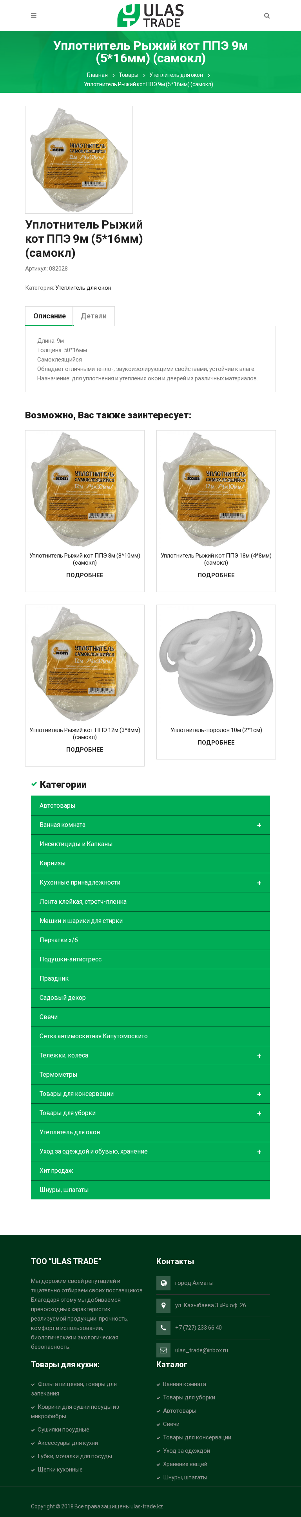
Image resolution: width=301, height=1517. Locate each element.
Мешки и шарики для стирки (81, 921)
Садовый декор (63, 997)
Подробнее (84, 575)
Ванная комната (150, 825)
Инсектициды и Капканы (76, 844)
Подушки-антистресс (71, 959)
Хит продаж (56, 1170)
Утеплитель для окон (176, 75)
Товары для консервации (150, 1094)
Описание (49, 316)
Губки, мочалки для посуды (75, 1456)
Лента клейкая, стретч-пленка (83, 901)
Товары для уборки (150, 1113)
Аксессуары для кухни (68, 1442)
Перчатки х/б (59, 940)
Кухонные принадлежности (150, 883)
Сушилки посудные (63, 1429)
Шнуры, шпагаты (64, 1190)
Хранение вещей (185, 1464)
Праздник (54, 978)
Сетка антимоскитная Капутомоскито (94, 1036)
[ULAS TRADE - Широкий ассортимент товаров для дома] (150, 14)
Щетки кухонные (60, 1469)
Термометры (59, 1074)
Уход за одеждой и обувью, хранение (150, 1152)
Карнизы (53, 863)
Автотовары (58, 805)
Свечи (49, 1017)
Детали (94, 316)
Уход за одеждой (186, 1450)
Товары (128, 75)
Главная (97, 75)
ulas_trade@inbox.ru (201, 1350)
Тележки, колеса (150, 1056)
